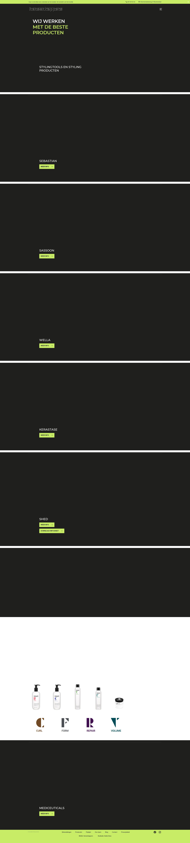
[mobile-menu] (158, 9)
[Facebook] (154, 832)
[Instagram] (159, 832)
